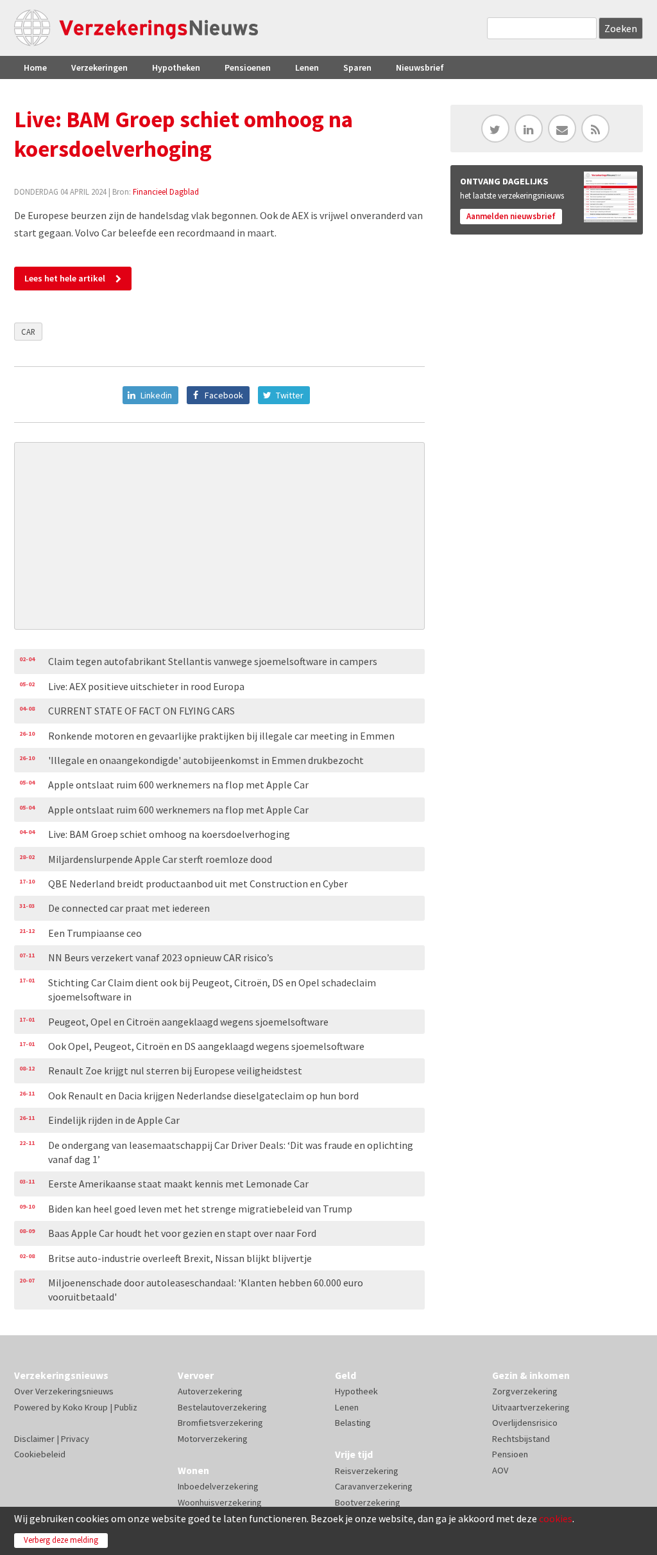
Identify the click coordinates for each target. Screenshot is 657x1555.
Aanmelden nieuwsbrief (511, 216)
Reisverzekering (366, 1471)
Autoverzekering (210, 1391)
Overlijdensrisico (525, 1422)
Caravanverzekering (374, 1486)
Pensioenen (248, 67)
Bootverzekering (367, 1502)
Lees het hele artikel (64, 278)
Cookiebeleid (39, 1454)
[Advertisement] (219, 536)
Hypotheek (356, 1391)
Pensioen (510, 1454)
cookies (555, 1518)
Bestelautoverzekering (222, 1407)
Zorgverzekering (525, 1391)
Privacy (75, 1438)
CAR (28, 331)
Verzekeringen (99, 67)
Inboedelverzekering (218, 1486)
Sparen (357, 67)
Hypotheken (176, 67)
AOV (500, 1470)
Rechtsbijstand (521, 1438)
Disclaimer (34, 1438)
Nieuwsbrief (420, 67)
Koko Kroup (85, 1407)
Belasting (353, 1422)
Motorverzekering (213, 1438)
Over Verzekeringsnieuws (64, 1391)
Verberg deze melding (61, 1539)
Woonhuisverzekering (220, 1502)
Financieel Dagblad (166, 191)
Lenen (307, 67)
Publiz (125, 1407)
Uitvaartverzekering (531, 1407)
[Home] (136, 28)
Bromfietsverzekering (220, 1422)
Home (35, 67)
